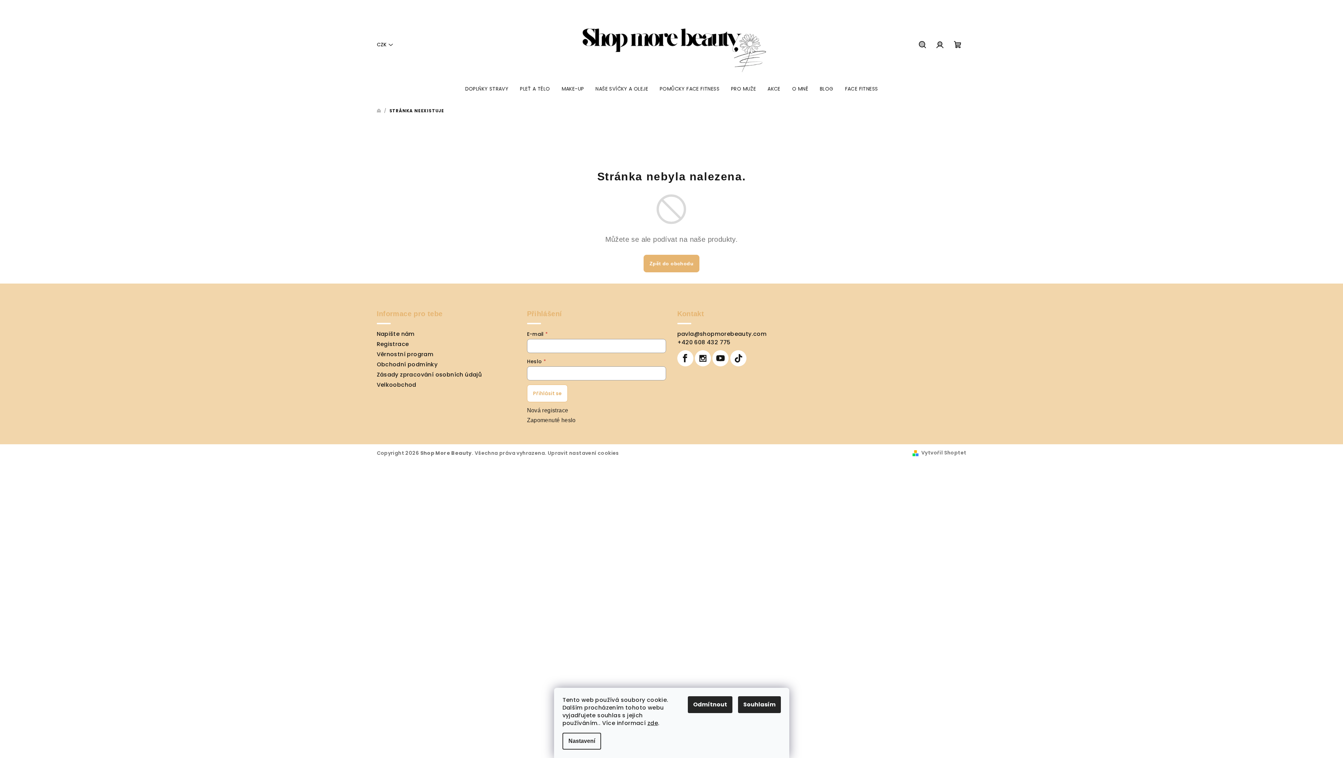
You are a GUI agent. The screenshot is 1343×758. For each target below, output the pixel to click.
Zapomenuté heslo (551, 420)
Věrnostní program (405, 354)
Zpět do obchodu (671, 263)
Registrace (393, 344)
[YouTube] (720, 358)
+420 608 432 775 (704, 342)
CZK (382, 44)
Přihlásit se (547, 393)
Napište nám (396, 334)
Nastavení (581, 741)
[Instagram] (703, 358)
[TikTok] (738, 358)
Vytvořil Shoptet (943, 452)
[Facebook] (685, 358)
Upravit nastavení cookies (583, 453)
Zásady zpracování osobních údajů (429, 375)
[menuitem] (487, 89)
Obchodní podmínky (407, 364)
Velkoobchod (396, 385)
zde (652, 723)
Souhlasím (759, 704)
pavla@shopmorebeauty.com (722, 334)
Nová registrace (547, 410)
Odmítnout (710, 704)
